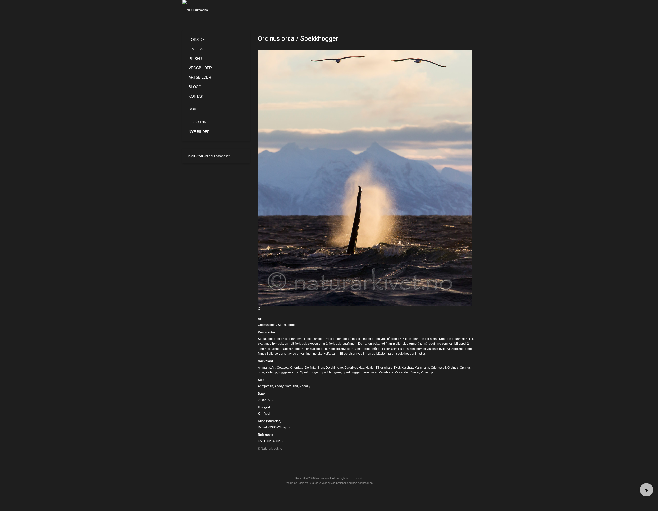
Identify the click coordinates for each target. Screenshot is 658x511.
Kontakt (197, 96)
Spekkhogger (309, 372)
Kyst (397, 367)
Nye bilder (199, 132)
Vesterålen (402, 372)
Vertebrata (386, 372)
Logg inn (197, 122)
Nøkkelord (265, 361)
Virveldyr (427, 372)
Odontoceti (438, 367)
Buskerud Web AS (320, 482)
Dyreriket (350, 367)
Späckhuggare (330, 372)
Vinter (415, 372)
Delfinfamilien (314, 367)
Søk (192, 109)
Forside (197, 39)
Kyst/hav (407, 367)
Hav (361, 367)
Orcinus (452, 367)
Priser (195, 58)
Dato (261, 394)
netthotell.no (365, 482)
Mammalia (422, 367)
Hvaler (369, 367)
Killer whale (384, 367)
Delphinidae (334, 367)
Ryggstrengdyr (288, 372)
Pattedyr (271, 372)
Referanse (265, 435)
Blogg (195, 87)
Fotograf (264, 407)
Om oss (196, 49)
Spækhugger (351, 372)
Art (260, 319)
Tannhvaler (369, 372)
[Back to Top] (646, 489)
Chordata (296, 367)
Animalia (264, 367)
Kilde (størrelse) (269, 421)
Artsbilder (200, 77)
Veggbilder (200, 68)
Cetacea (283, 367)
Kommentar (266, 332)
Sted (261, 380)
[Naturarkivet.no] (203, 10)
